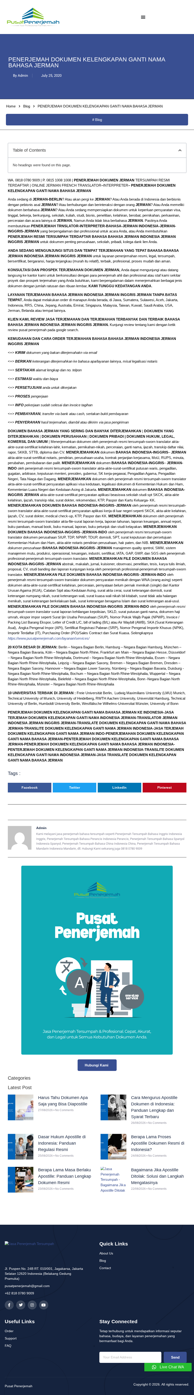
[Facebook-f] (9, 1305)
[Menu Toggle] (143, 17)
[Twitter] (20, 1305)
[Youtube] (43, 1305)
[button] (179, 150)
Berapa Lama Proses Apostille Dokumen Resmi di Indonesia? (157, 1143)
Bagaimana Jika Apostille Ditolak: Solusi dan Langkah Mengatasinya (157, 1176)
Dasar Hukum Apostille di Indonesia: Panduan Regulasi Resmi (62, 1143)
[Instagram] (32, 1305)
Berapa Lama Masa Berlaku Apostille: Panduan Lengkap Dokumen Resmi (64, 1176)
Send (175, 1357)
